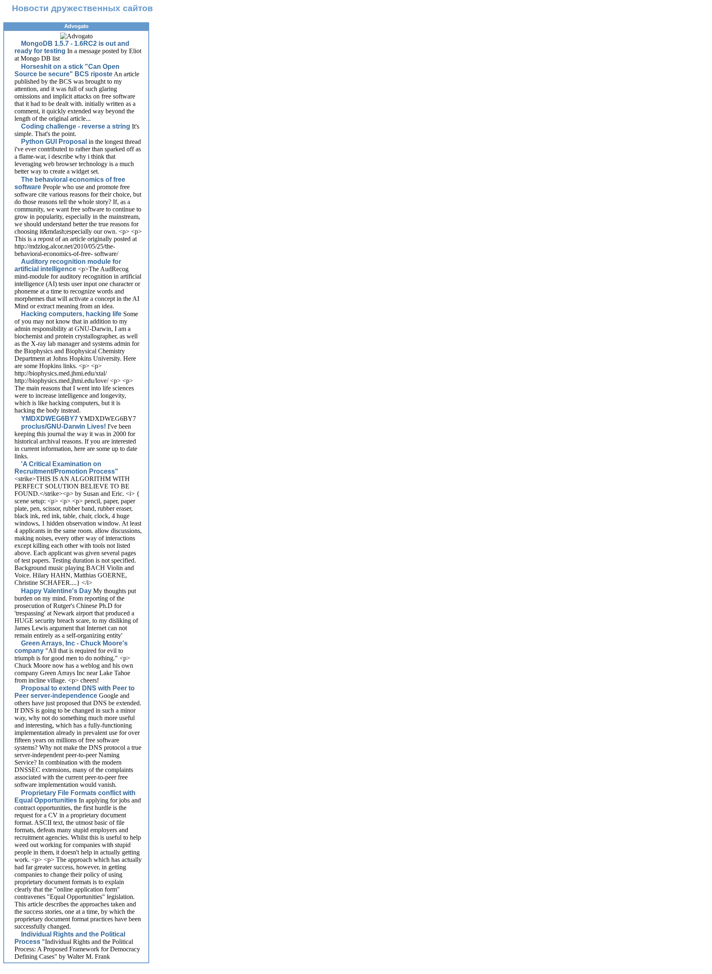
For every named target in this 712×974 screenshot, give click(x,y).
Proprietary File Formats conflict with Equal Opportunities (75, 796)
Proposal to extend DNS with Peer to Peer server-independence (74, 692)
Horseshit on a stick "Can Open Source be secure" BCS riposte (66, 70)
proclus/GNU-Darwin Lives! (63, 426)
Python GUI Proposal (54, 141)
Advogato (76, 26)
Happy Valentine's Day (56, 590)
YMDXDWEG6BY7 (49, 418)
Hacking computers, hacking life (71, 313)
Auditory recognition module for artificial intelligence (67, 265)
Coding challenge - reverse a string (75, 126)
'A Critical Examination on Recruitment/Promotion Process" (66, 467)
